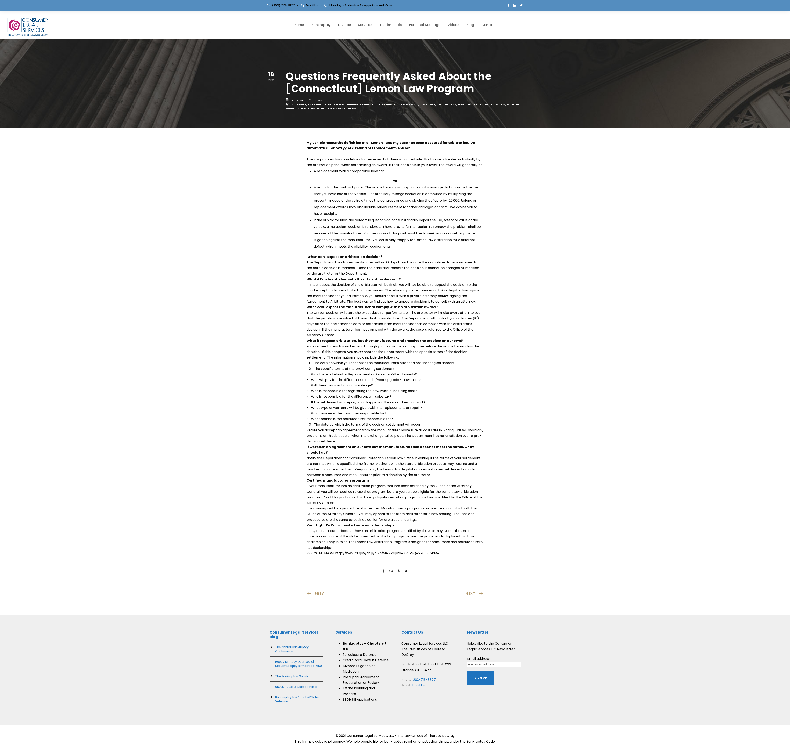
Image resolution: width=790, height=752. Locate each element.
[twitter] (521, 5)
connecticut (370, 104)
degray (450, 104)
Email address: (478, 658)
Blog (470, 25)
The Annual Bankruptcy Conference (292, 649)
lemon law (497, 104)
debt (440, 104)
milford (513, 104)
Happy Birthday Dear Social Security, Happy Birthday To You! (298, 664)
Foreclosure (467, 104)
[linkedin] (514, 5)
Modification (296, 108)
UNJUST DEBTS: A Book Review (296, 687)
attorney (299, 104)
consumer (427, 104)
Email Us (312, 5)
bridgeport (337, 104)
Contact (488, 25)
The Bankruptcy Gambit (292, 676)
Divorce (344, 25)
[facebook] (509, 5)
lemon (483, 104)
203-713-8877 (424, 679)
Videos (453, 25)
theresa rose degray (341, 108)
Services (365, 25)
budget (353, 104)
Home (299, 25)
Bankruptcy (321, 25)
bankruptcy (317, 104)
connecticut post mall (400, 104)
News (319, 100)
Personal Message (424, 25)
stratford (316, 108)
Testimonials (391, 25)
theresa (298, 100)
